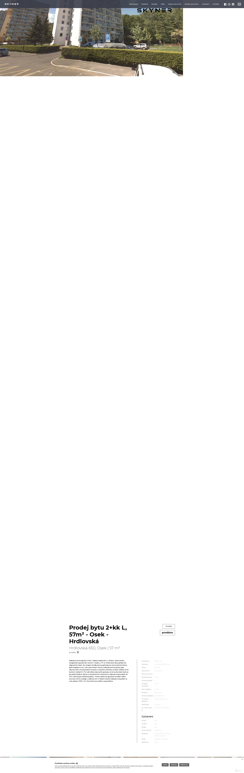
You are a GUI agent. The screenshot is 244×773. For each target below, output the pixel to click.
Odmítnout (174, 764)
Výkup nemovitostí (174, 15)
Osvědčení (205, 15)
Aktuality (154, 15)
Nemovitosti (133, 15)
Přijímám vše (184, 764)
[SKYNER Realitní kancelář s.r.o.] (15, 4)
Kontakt (169, 626)
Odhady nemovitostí (192, 15)
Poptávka (144, 15)
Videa (163, 15)
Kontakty (216, 15)
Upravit (165, 764)
